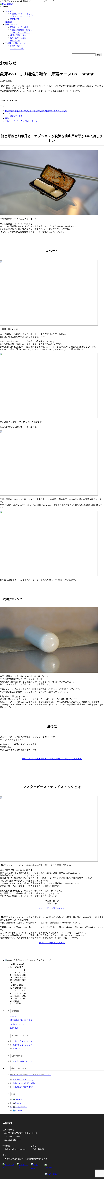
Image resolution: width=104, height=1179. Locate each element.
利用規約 (14, 1028)
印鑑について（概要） (20, 27)
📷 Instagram (17, 1103)
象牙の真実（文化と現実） (23, 1087)
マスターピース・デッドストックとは (21, 121)
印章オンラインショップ (21, 14)
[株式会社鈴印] (7, 4)
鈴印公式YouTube (18, 38)
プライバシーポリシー (20, 1024)
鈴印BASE (15, 19)
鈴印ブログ (15, 40)
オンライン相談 (17, 48)
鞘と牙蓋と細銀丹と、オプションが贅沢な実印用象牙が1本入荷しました (36, 111)
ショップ (9, 11)
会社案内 (9, 22)
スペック (9, 113)
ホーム (13, 1016)
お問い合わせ (16, 46)
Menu (5, 7)
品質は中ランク (16, 116)
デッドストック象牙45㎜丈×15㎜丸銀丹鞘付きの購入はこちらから (52, 759)
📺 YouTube (17, 1099)
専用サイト (35, 1)
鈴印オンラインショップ (22, 1041)
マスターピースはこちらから (52, 908)
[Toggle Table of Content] (2, 106)
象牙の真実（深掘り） (20, 35)
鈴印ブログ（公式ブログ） (23, 1080)
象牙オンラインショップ (21, 16)
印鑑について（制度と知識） (24, 1083)
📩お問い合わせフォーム (23, 1061)
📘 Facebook (17, 1110)
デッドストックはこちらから (52, 943)
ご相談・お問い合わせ (15, 43)
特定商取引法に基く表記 (21, 1020)
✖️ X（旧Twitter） (20, 1107)
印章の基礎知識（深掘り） (22, 30)
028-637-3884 (14, 1137)
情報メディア (11, 24)
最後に (8, 118)
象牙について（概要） (20, 32)
